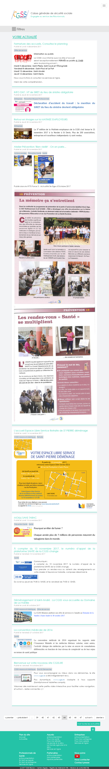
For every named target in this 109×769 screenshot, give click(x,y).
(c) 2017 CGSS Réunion (27, 768)
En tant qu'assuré (26, 760)
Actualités (23, 739)
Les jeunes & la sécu (55, 743)
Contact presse (82, 762)
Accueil (22, 737)
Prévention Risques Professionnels (36, 99)
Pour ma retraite (53, 741)
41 (48, 717)
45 (70, 717)
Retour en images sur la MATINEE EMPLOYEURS (41, 119)
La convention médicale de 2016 (33, 629)
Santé (45, 153)
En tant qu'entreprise (27, 762)
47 (81, 717)
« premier (9, 717)
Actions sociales (20, 153)
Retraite (40, 437)
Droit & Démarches (44, 669)
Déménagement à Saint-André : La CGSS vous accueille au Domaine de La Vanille (54, 601)
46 (75, 717)
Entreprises (18, 99)
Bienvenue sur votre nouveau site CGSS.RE (38, 662)
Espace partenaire (54, 759)
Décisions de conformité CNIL (79, 768)
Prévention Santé (34, 153)
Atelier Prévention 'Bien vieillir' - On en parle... (40, 146)
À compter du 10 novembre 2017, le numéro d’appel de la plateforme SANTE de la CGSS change (54, 550)
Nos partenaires (53, 757)
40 (43, 717)
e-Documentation (54, 737)
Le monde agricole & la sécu (57, 746)
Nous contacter (82, 759)
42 (54, 717)
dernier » (100, 717)
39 (37, 717)
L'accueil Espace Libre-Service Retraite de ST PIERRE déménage (51, 430)
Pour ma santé (53, 739)
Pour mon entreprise (83, 739)
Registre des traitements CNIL (59, 768)
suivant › (89, 717)
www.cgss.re (39, 675)
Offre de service (20, 50)
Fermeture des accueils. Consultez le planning (41, 43)
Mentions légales (42, 768)
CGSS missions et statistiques (25, 437)
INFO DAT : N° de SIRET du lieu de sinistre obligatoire (43, 92)
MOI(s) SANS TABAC (25, 517)
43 (59, 717)
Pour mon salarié (82, 741)
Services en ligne (54, 749)
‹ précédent (22, 717)
